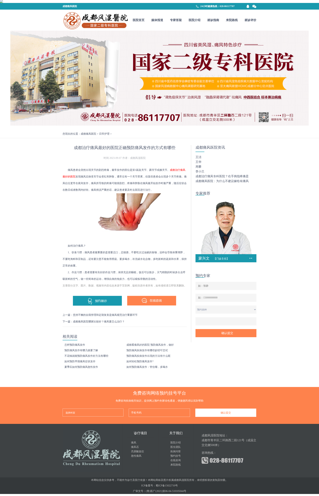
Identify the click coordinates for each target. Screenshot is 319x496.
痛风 (133, 442)
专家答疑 (176, 20)
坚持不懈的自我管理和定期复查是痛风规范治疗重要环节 (105, 315)
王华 (198, 161)
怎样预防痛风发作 (74, 344)
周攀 (198, 166)
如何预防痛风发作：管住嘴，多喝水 (147, 367)
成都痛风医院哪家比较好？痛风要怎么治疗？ (99, 321)
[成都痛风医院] (95, 20)
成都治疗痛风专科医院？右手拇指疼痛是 (222, 176)
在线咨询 (175, 460)
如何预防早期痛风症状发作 (79, 361)
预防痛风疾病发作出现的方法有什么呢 (148, 356)
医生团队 (175, 447)
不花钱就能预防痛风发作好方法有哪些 (86, 356)
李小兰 (199, 171)
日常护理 (104, 133)
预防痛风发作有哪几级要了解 (81, 350)
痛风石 (135, 447)
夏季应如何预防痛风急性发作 (81, 367)
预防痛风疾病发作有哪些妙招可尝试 (147, 350)
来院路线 (232, 20)
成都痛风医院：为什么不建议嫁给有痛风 (222, 181)
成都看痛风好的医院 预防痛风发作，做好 (150, 344)
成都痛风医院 (88, 133)
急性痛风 (136, 455)
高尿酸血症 (137, 451)
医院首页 (139, 20)
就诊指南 (213, 20)
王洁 (198, 157)
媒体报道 (157, 20)
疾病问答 (175, 451)
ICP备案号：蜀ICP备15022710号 (159, 485)
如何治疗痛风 (75, 245)
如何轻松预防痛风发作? (139, 361)
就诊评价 (250, 20)
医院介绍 (194, 20)
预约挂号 (175, 455)
